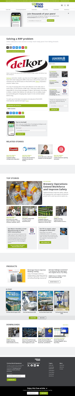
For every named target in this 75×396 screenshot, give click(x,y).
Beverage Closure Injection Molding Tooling (37, 270)
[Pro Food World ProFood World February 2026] (61, 301)
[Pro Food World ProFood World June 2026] (29, 301)
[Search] (65, 5)
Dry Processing (47, 181)
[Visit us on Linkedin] (35, 365)
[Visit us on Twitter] (28, 365)
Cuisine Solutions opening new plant (61, 158)
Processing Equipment (59, 338)
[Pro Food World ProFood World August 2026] (13, 301)
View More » (66, 324)
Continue (43, 393)
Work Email (10, 373)
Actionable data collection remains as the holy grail (45, 157)
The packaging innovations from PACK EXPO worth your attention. (54, 75)
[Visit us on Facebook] (32, 365)
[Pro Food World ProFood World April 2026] (45, 301)
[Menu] (68, 5)
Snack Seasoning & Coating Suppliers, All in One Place (60, 341)
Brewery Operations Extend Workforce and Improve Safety (55, 187)
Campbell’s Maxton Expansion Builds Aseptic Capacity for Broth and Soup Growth (44, 221)
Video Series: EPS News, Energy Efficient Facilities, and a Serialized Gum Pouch (13, 221)
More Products (54, 281)
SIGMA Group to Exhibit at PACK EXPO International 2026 (57, 276)
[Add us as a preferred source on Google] (26, 47)
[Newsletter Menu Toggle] (62, 5)
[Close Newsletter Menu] (68, 13)
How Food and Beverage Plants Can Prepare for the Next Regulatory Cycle (29, 341)
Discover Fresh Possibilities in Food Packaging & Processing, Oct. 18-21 (55, 92)
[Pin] (23, 47)
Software (40, 155)
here (27, 101)
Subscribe (33, 317)
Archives (42, 317)
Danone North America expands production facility (28, 159)
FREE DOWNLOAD (45, 242)
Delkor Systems (11, 108)
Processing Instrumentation (45, 338)
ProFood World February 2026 (61, 313)
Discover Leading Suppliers (54, 83)
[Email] (10, 47)
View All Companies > (58, 67)
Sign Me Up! (51, 20)
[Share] (14, 47)
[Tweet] (20, 47)
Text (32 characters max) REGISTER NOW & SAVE (17, 246)
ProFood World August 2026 (13, 312)
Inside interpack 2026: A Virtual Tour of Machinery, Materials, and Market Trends (45, 341)
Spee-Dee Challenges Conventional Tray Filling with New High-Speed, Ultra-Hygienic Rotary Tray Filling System (58, 271)
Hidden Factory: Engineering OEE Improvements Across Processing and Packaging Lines (61, 220)
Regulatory (25, 217)
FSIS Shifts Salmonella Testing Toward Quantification (28, 220)
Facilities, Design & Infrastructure (11, 156)
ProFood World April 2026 (45, 312)
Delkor (37, 81)
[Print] (7, 47)
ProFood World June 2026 (29, 312)
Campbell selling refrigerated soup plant (12, 158)
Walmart (8, 78)
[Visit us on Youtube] (38, 365)
